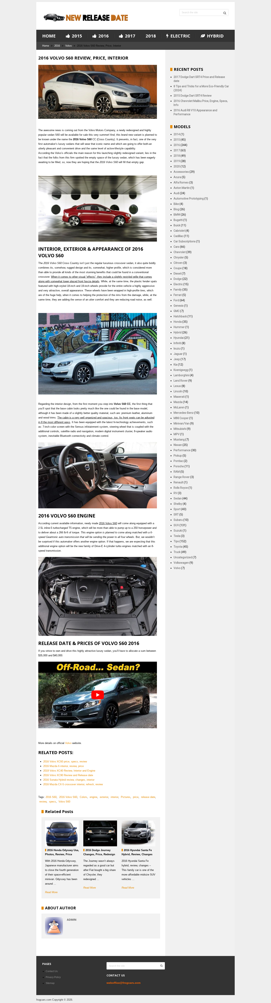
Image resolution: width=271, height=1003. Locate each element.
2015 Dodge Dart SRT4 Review (193, 95)
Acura (177, 177)
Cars (176, 246)
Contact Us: (52, 971)
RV (175, 493)
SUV (176, 525)
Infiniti (177, 343)
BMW (177, 214)
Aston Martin (182, 187)
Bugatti (178, 220)
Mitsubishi (180, 428)
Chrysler (179, 257)
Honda (178, 321)
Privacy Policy (53, 977)
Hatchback (180, 316)
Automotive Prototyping (189, 198)
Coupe (178, 268)
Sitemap (50, 983)
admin (71, 919)
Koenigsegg (181, 369)
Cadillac (178, 236)
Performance (182, 450)
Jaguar (178, 353)
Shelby (178, 503)
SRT (176, 514)
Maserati (179, 396)
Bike (176, 203)
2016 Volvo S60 (68, 797)
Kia (175, 364)
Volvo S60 (64, 801)
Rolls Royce (181, 487)
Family (178, 289)
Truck (177, 552)
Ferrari (178, 295)
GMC (177, 311)
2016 (103, 36)
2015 (76, 36)
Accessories (181, 171)
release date (148, 797)
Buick (177, 225)
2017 (129, 36)
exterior (104, 797)
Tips (176, 541)
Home (49, 36)
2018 (151, 36)
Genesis (179, 305)
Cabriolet (179, 230)
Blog (176, 209)
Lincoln (178, 391)
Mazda (178, 402)
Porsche (179, 466)
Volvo (68, 45)
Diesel (177, 273)
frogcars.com (43, 999)
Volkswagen (181, 562)
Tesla (177, 535)
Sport (177, 509)
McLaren (179, 407)
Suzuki (178, 530)
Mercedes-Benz (184, 412)
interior (114, 797)
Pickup (178, 455)
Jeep (177, 359)
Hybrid (215, 36)
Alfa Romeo (181, 182)
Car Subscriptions (185, 241)
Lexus (177, 386)
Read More (51, 892)
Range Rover (182, 477)
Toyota (178, 546)
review (42, 801)
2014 (177, 134)
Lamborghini (181, 375)
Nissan (178, 444)
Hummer (179, 327)
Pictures (125, 797)
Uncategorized (183, 557)
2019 (177, 161)
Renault (178, 482)
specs (52, 801)
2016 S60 (51, 797)
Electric (179, 36)
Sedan (178, 498)
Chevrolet (180, 252)
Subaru (178, 519)
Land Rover (181, 380)
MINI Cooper (181, 418)
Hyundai (179, 337)
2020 (177, 166)
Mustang (179, 439)
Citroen (178, 262)
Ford (176, 300)
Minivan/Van (181, 423)
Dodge (178, 278)
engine (93, 797)
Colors (83, 797)
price (135, 797)
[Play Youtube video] (97, 695)
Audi (176, 193)
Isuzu (177, 348)
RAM (177, 471)
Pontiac (178, 461)
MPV (177, 434)
